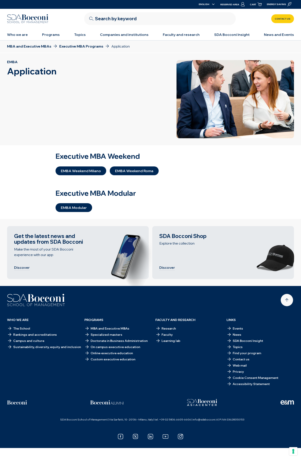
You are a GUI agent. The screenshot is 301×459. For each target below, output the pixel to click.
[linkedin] (150, 436)
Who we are (17, 34)
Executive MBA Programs (61, 448)
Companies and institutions (124, 34)
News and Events (279, 34)
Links (231, 320)
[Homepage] (36, 300)
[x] (135, 436)
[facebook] (120, 436)
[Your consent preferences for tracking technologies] (293, 451)
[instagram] (180, 436)
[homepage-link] (27, 18)
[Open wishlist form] (260, 448)
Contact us (282, 18)
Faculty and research (181, 34)
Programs (51, 34)
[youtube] (165, 436)
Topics (80, 34)
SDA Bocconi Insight (232, 34)
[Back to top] (287, 300)
